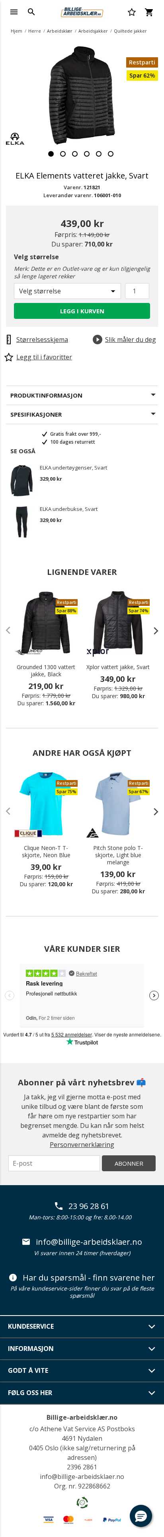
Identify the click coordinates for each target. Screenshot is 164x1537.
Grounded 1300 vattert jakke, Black (46, 671)
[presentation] (152, 630)
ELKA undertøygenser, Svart (73, 468)
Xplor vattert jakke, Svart (118, 667)
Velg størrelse (36, 256)
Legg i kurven (82, 311)
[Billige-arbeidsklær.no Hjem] (82, 11)
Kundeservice (31, 1326)
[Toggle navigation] (14, 12)
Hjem (16, 31)
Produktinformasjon (46, 395)
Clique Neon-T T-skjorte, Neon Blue (46, 851)
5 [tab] (99, 154)
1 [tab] (51, 154)
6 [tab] (110, 154)
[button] (141, 1516)
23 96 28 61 (88, 1206)
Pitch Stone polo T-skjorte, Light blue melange (118, 855)
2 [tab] (63, 154)
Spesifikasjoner (36, 414)
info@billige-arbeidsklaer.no (89, 1242)
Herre (34, 31)
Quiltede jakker (130, 31)
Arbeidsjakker (93, 31)
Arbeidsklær (59, 31)
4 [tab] (87, 154)
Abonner (129, 1163)
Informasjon (31, 1348)
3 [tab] (75, 154)
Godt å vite (28, 1370)
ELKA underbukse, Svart (69, 509)
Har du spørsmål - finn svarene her (89, 1278)
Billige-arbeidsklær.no (82, 1417)
